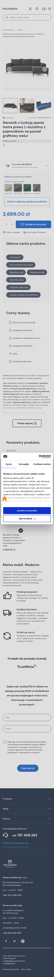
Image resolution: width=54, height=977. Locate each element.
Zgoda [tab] (9, 464)
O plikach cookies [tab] (42, 464)
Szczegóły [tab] (24, 464)
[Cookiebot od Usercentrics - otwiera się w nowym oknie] (39, 456)
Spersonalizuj (25, 518)
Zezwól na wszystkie (27, 510)
